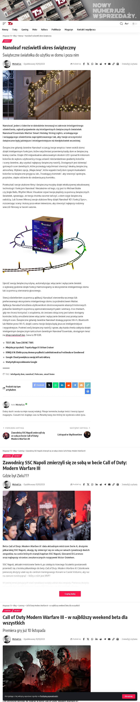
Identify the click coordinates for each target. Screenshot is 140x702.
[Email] (109, 64)
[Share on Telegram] (105, 64)
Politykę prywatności (49, 696)
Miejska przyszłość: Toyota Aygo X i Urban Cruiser (30, 347)
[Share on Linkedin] (96, 64)
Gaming (7, 456)
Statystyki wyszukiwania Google (21, 362)
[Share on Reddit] (101, 64)
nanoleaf (29, 374)
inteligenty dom (17, 374)
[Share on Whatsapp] (92, 64)
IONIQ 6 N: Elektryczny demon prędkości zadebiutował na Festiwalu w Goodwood (45, 352)
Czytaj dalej (70, 594)
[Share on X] (88, 64)
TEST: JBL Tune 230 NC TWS (19, 342)
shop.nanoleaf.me (15, 335)
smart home (49, 374)
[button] (128, 696)
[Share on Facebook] (84, 64)
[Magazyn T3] (10, 24)
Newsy (7, 41)
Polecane (39, 374)
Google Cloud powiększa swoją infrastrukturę (28, 357)
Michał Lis (16, 64)
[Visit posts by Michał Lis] (7, 64)
